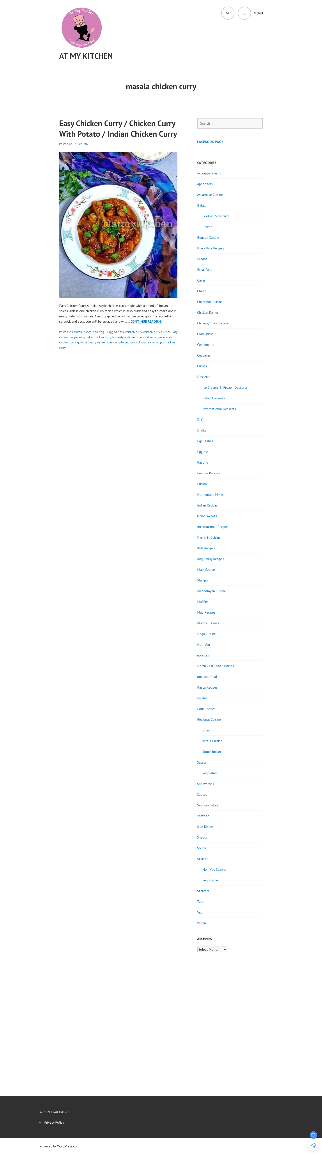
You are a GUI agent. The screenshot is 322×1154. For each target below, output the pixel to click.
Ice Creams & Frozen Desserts (225, 387)
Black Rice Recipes (210, 248)
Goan (206, 730)
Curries (165, 332)
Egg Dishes (205, 441)
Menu (258, 13)
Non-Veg (98, 332)
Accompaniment (209, 173)
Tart (200, 901)
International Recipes (212, 526)
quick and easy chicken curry (95, 342)
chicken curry (151, 332)
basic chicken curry (130, 332)
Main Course (206, 569)
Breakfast (204, 269)
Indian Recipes (207, 505)
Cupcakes (204, 355)
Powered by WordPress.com (59, 1146)
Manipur (203, 580)
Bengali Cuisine (208, 237)
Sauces (202, 794)
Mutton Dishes (208, 623)
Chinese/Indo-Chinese (213, 323)
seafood (203, 816)
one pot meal (207, 676)
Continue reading (146, 321)
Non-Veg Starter (214, 869)
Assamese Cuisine (210, 194)
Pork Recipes (206, 709)
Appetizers (205, 184)
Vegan (201, 923)
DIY (200, 419)
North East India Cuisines (215, 666)
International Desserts (219, 409)
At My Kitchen (86, 56)
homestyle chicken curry (128, 337)
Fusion (202, 484)
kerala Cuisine (212, 741)
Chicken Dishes (81, 332)
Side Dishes (205, 826)
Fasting (202, 462)
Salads (202, 762)
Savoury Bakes (207, 805)
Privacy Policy (54, 1122)
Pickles (202, 698)
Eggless (203, 451)
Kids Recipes (206, 548)
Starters (203, 891)
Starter (202, 858)
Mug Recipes (206, 612)
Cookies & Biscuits (216, 216)
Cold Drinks (205, 334)
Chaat (201, 291)
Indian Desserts (213, 398)
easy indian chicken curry (95, 337)
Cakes (201, 280)
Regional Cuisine (209, 719)
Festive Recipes (208, 473)
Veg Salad (209, 773)
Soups (201, 848)
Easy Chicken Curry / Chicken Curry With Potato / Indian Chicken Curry (118, 128)
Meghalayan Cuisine (211, 591)
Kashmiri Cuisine (209, 537)
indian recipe (153, 337)
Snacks (202, 837)
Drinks (201, 430)
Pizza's (207, 227)
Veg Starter (210, 880)
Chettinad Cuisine (210, 301)
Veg (199, 912)
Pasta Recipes (207, 687)
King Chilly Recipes (210, 559)
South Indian (211, 751)
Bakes (201, 205)
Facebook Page (210, 141)
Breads (202, 259)
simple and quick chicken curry (134, 342)
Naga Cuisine (206, 634)
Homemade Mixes (210, 494)
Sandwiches (205, 784)
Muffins (203, 601)
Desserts (203, 376)
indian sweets (207, 516)
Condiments (205, 344)
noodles (203, 655)
